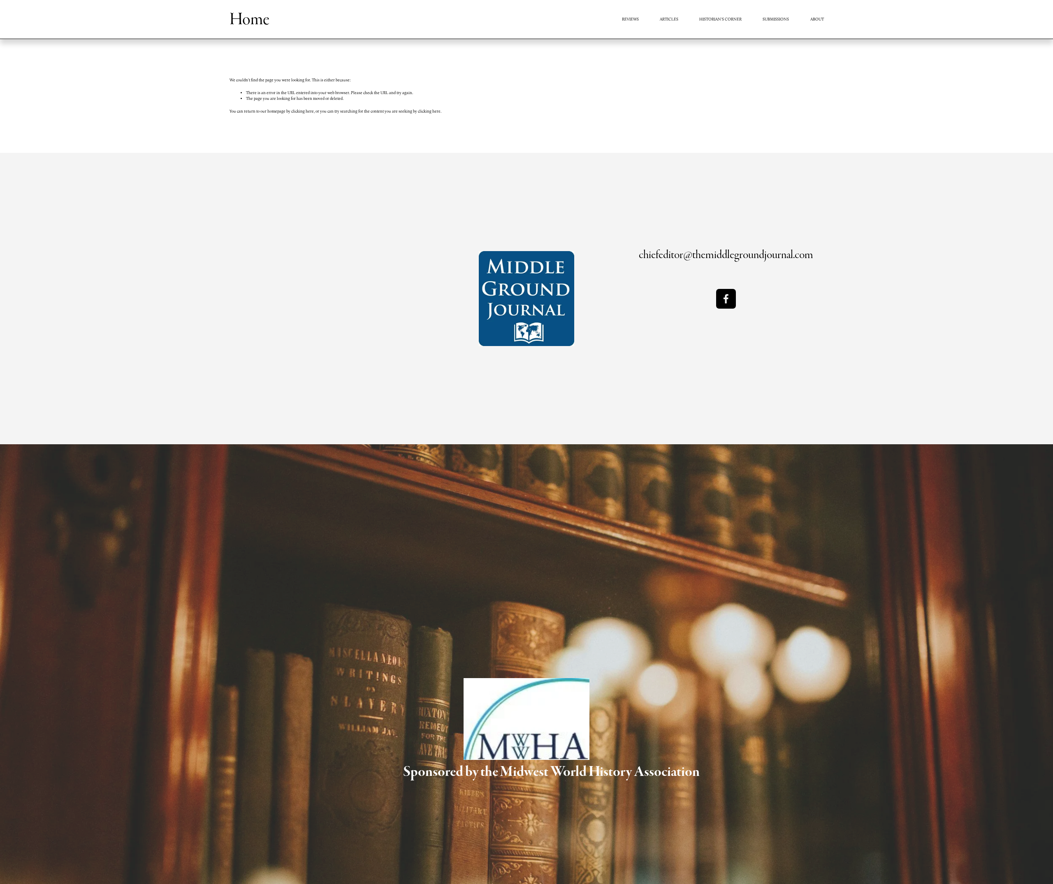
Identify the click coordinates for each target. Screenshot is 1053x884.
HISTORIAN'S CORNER (720, 19)
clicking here (302, 111)
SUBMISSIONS (776, 19)
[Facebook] (726, 299)
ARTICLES (669, 19)
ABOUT (817, 19)
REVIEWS (630, 19)
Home (249, 19)
